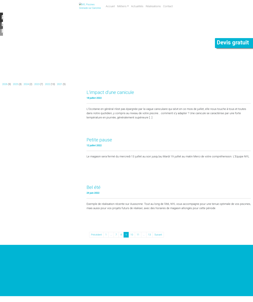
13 (149, 234)
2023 (37, 84)
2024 (26, 84)
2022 (47, 84)
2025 (15, 84)
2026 (4, 84)
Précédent (96, 234)
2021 (59, 84)
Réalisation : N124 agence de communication (143, 299)
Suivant (158, 234)
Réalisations (153, 6)
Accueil (110, 6)
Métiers (121, 6)
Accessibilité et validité (115, 299)
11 (138, 234)
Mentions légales (98, 299)
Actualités (137, 6)
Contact (168, 6)
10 (131, 234)
